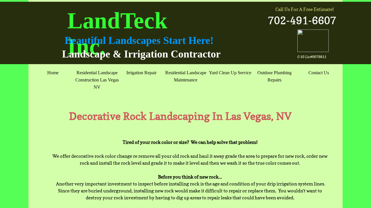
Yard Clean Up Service (230, 72)
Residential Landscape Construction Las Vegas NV (97, 80)
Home (53, 72)
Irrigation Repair (141, 72)
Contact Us (318, 72)
